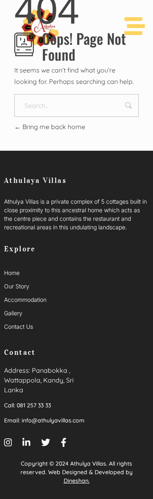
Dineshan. (77, 480)
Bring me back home (53, 127)
